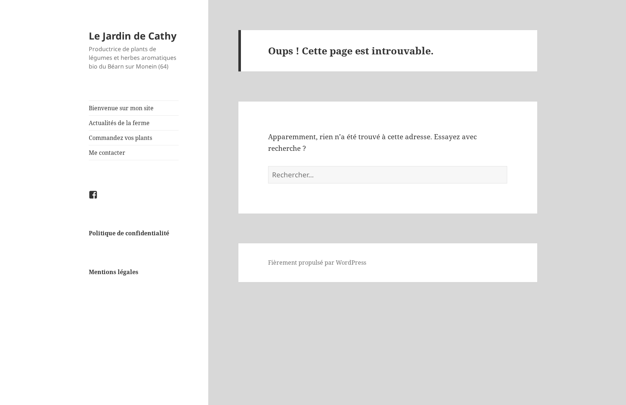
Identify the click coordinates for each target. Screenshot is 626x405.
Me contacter (107, 153)
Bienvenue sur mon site (121, 108)
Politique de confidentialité (129, 233)
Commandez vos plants (120, 138)
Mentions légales (113, 272)
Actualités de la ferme (119, 123)
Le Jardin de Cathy (132, 35)
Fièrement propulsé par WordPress (317, 262)
